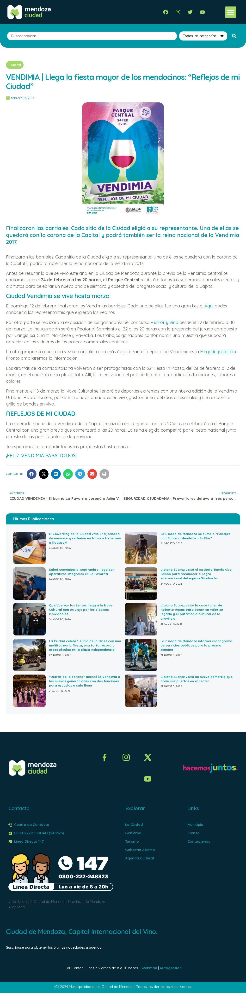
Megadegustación (218, 351)
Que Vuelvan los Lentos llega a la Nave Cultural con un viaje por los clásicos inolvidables (80, 609)
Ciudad (14, 65)
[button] (230, 12)
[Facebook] (165, 12)
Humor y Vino (164, 322)
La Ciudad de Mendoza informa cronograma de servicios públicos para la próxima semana (196, 645)
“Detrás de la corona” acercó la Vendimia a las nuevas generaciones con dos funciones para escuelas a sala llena (84, 681)
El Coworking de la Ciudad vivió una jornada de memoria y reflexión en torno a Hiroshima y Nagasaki (85, 538)
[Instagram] (177, 12)
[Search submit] (234, 36)
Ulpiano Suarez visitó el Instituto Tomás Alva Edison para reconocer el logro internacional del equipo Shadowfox (196, 574)
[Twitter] (190, 12)
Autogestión (171, 968)
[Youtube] (202, 12)
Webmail (149, 968)
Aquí (208, 306)
